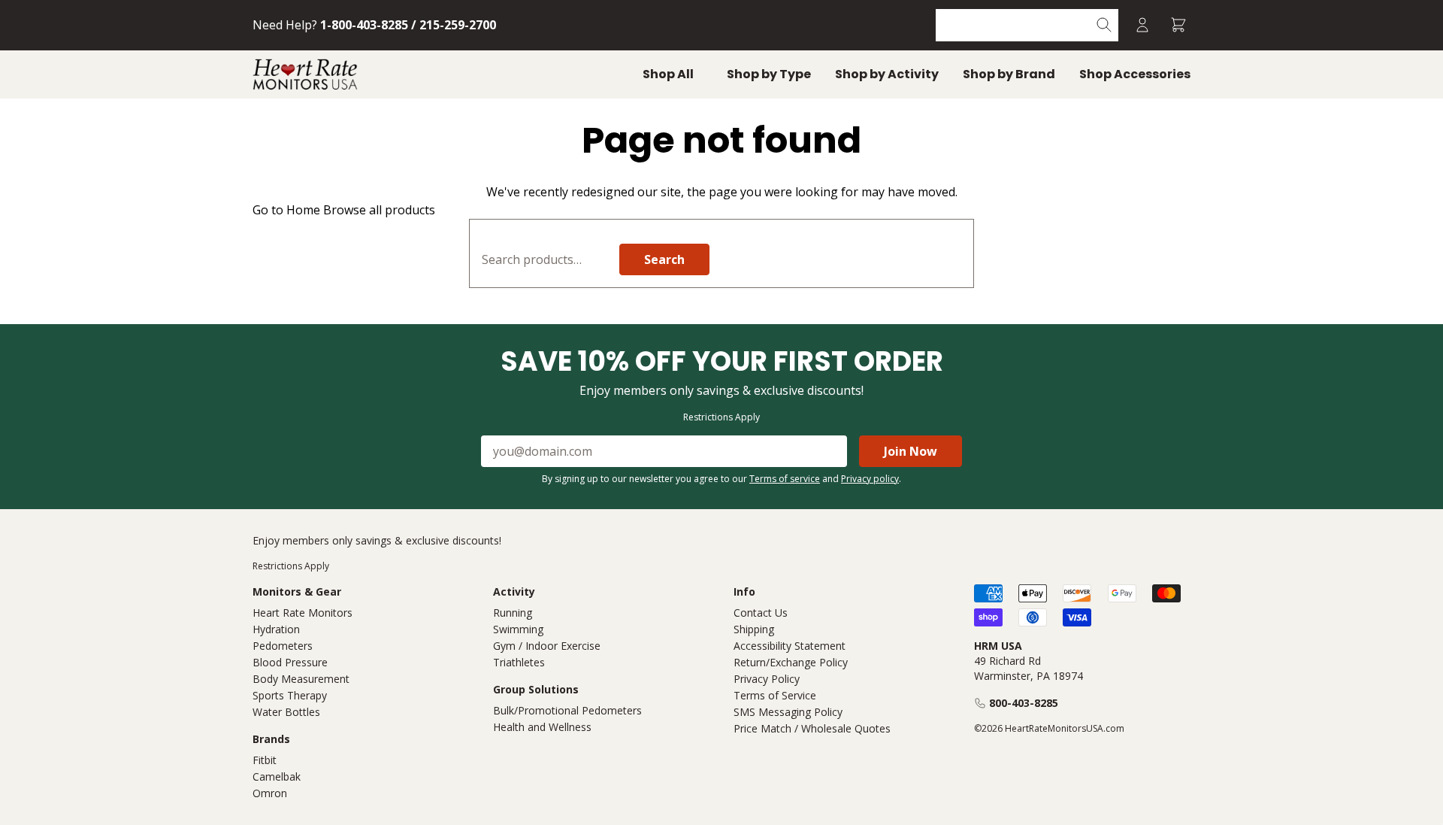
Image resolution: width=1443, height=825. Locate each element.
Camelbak (277, 776)
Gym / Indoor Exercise (546, 645)
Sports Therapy (290, 695)
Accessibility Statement (790, 645)
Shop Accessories (1134, 74)
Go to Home (286, 210)
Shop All (668, 74)
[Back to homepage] (305, 74)
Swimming (518, 629)
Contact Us (761, 612)
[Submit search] (1104, 25)
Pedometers (283, 645)
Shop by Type (769, 74)
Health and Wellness (542, 727)
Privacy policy (870, 478)
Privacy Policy (767, 679)
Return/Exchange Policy (791, 662)
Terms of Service (775, 695)
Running (512, 612)
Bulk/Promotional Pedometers (567, 710)
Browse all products (379, 210)
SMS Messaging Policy (788, 712)
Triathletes (519, 662)
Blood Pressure (290, 662)
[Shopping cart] (1178, 25)
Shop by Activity (887, 74)
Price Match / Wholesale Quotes (812, 728)
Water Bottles (286, 712)
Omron (270, 793)
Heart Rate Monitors (302, 612)
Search (664, 259)
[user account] (1142, 25)
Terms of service (784, 478)
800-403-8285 (1023, 703)
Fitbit (265, 760)
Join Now (910, 451)
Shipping (754, 629)
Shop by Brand (1009, 74)
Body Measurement (301, 679)
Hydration (276, 629)
